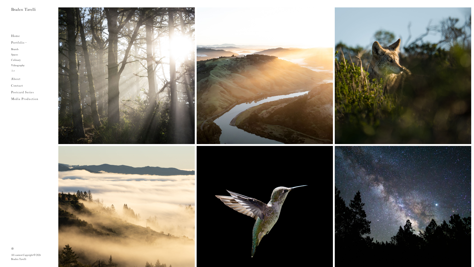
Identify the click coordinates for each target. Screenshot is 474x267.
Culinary (16, 60)
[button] (26, 42)
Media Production (24, 99)
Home (15, 36)
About (16, 79)
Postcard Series (22, 92)
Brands (15, 49)
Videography (18, 65)
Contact (17, 86)
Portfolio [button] (17, 42)
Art (13, 70)
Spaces (14, 54)
